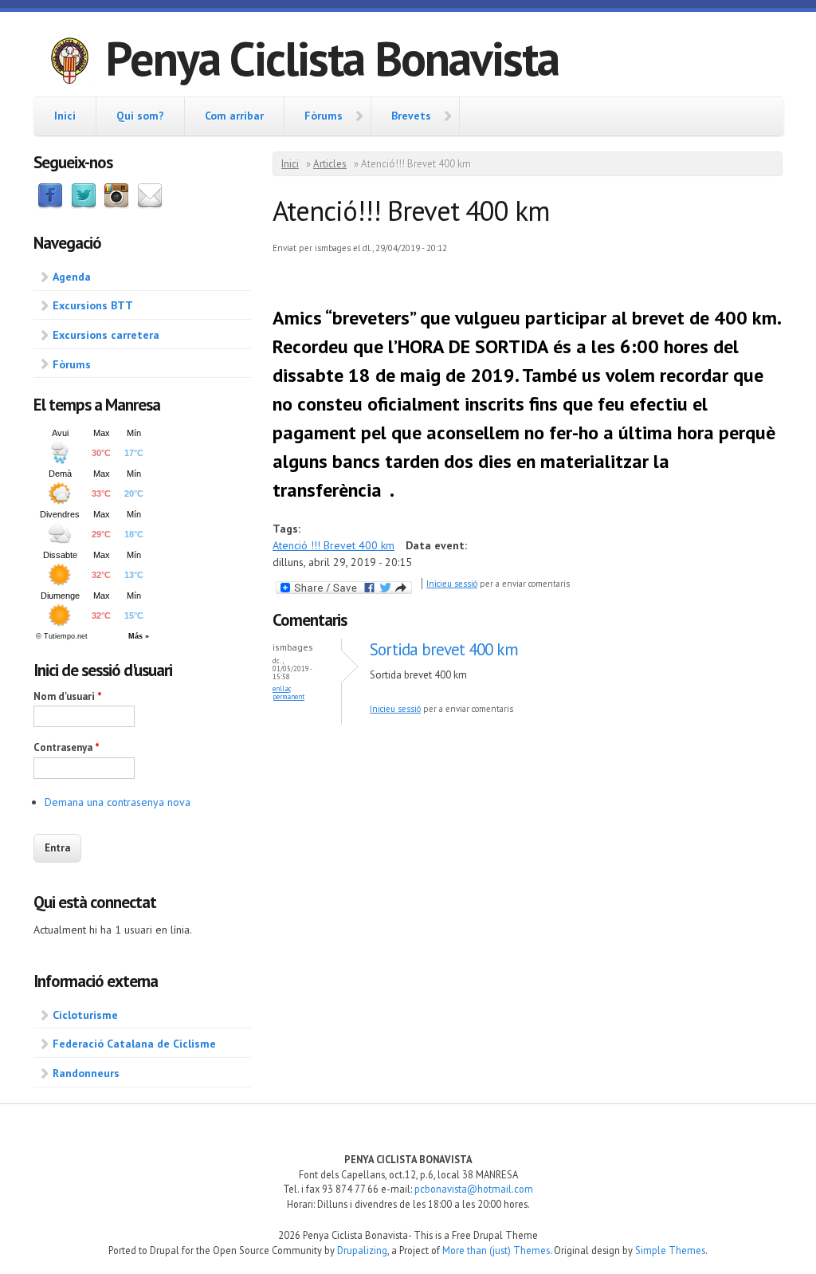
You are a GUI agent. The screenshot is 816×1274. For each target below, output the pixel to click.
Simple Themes (670, 1250)
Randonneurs (86, 1073)
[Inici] (69, 63)
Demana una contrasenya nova (117, 802)
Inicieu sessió (451, 583)
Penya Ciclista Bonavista (332, 58)
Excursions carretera (106, 335)
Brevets (411, 115)
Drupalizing (362, 1250)
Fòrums (323, 115)
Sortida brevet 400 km (444, 649)
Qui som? (140, 115)
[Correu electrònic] (150, 205)
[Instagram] (116, 205)
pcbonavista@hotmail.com (473, 1188)
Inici (65, 115)
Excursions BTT (93, 305)
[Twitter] (83, 205)
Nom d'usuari (67, 696)
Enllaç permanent (288, 692)
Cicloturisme (85, 1015)
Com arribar (234, 115)
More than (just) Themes (496, 1250)
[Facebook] (50, 205)
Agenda (72, 276)
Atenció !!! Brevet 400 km (333, 545)
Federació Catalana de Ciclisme (134, 1043)
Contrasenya (66, 747)
